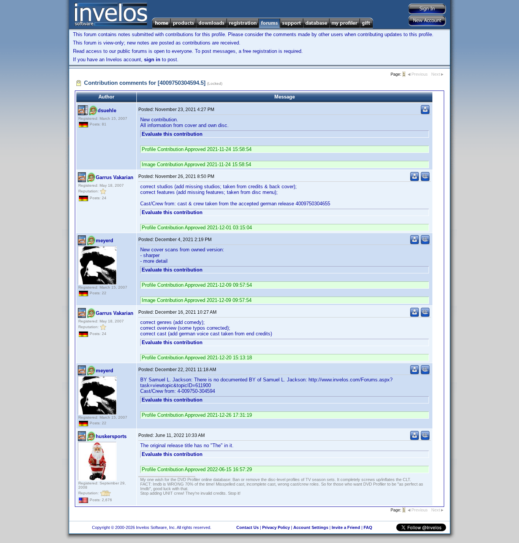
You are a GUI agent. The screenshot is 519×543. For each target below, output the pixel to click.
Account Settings (310, 527)
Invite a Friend (346, 527)
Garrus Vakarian (114, 177)
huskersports (111, 436)
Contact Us (247, 527)
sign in (152, 59)
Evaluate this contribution (172, 134)
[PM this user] (425, 113)
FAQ (368, 527)
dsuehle (107, 110)
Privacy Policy (276, 527)
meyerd (104, 240)
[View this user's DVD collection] (425, 180)
